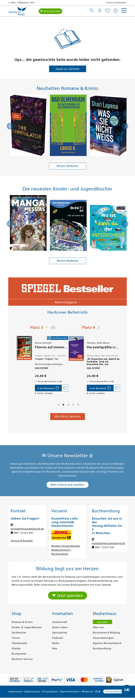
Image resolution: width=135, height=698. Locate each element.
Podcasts (57, 637)
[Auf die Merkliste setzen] (65, 388)
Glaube (16, 648)
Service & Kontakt (116, 2)
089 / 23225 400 (23, 532)
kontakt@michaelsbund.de (27, 528)
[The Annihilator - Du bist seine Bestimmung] (28, 126)
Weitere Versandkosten (65, 546)
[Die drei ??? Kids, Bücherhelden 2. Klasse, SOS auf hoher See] (68, 226)
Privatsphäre (50, 691)
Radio (55, 643)
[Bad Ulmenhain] (68, 126)
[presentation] (10, 126)
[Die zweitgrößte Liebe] (24, 348)
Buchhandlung (102, 648)
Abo (54, 648)
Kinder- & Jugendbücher (27, 627)
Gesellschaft (59, 622)
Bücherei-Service (22, 659)
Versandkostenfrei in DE (24, 2)
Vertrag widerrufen (115, 691)
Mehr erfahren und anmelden (67, 485)
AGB (97, 691)
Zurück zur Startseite (68, 69)
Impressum (15, 691)
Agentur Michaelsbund (107, 643)
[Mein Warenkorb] (115, 10)
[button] (58, 405)
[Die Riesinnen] (75, 348)
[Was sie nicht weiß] (108, 126)
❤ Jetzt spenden (50, 11)
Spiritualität (59, 632)
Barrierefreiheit (70, 691)
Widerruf (87, 691)
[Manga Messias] (28, 223)
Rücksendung (59, 553)
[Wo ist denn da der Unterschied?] (108, 228)
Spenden (102, 622)
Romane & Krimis (22, 622)
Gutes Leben (60, 627)
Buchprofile (19, 653)
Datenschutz (32, 691)
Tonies (16, 637)
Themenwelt (19, 643)
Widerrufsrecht (60, 549)
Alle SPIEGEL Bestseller (67, 416)
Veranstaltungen (103, 637)
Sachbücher (19, 632)
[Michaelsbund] (17, 12)
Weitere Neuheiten (67, 166)
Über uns (98, 627)
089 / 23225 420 (104, 547)
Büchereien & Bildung (106, 632)
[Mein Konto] (99, 10)
